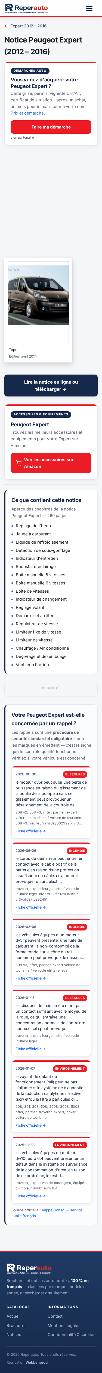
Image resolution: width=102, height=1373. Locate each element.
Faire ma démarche (51, 127)
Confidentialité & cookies (71, 1334)
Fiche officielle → (31, 831)
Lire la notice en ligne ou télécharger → (51, 385)
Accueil (14, 1316)
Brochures (17, 1325)
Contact (55, 1316)
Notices (14, 1334)
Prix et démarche (27, 113)
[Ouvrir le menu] (91, 8)
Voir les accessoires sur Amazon (48, 463)
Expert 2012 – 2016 (25, 25)
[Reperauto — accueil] (26, 8)
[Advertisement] (51, 201)
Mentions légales (64, 1325)
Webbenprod (37, 1362)
